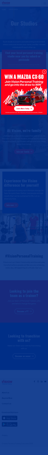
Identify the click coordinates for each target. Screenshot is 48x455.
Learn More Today (22, 108)
